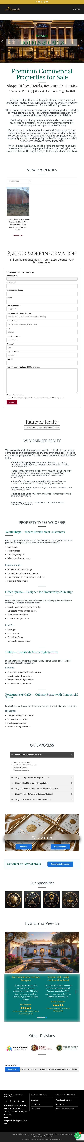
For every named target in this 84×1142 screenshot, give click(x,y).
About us (34, 1100)
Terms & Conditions (20, 1135)
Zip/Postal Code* (13, 352)
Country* (10, 344)
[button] (2, 41)
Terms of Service (42, 398)
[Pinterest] (18, 1101)
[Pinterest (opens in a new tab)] (41, 2)
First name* (11, 282)
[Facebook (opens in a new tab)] (39, 2)
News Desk (35, 1109)
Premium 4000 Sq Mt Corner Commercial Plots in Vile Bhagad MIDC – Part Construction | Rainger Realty (18, 224)
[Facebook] (10, 1101)
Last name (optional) (14, 290)
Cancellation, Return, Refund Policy (57, 1135)
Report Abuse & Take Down (42, 1136)
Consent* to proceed (35, 396)
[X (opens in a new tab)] (36, 2)
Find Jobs (60, 1104)
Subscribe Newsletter (65, 1109)
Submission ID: (12, 276)
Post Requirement (63, 1100)
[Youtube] (22, 1101)
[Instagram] (14, 1101)
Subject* (9, 359)
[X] (6, 1101)
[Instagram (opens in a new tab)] (44, 2)
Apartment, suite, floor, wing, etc (19, 313)
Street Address (12, 321)
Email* (9, 298)
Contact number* (13, 305)
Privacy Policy (58, 398)
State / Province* (13, 336)
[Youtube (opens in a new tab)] (47, 2)
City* (8, 328)
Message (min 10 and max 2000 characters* (23, 367)
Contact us (35, 1104)
